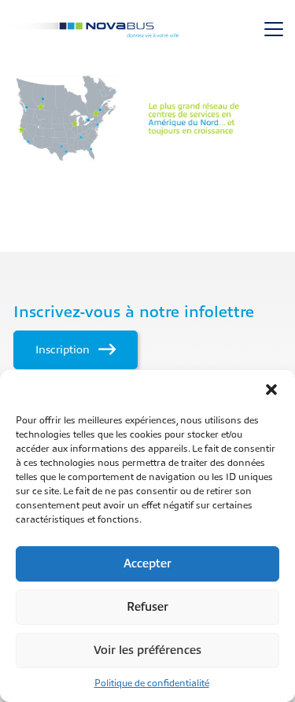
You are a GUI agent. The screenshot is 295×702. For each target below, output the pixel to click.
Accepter (147, 564)
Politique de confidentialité (151, 683)
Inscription (64, 349)
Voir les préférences (147, 650)
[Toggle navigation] (274, 29)
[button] (271, 389)
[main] (147, 118)
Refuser (147, 607)
